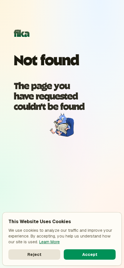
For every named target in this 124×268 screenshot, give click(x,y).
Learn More (49, 241)
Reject (34, 254)
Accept (89, 254)
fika (21, 33)
